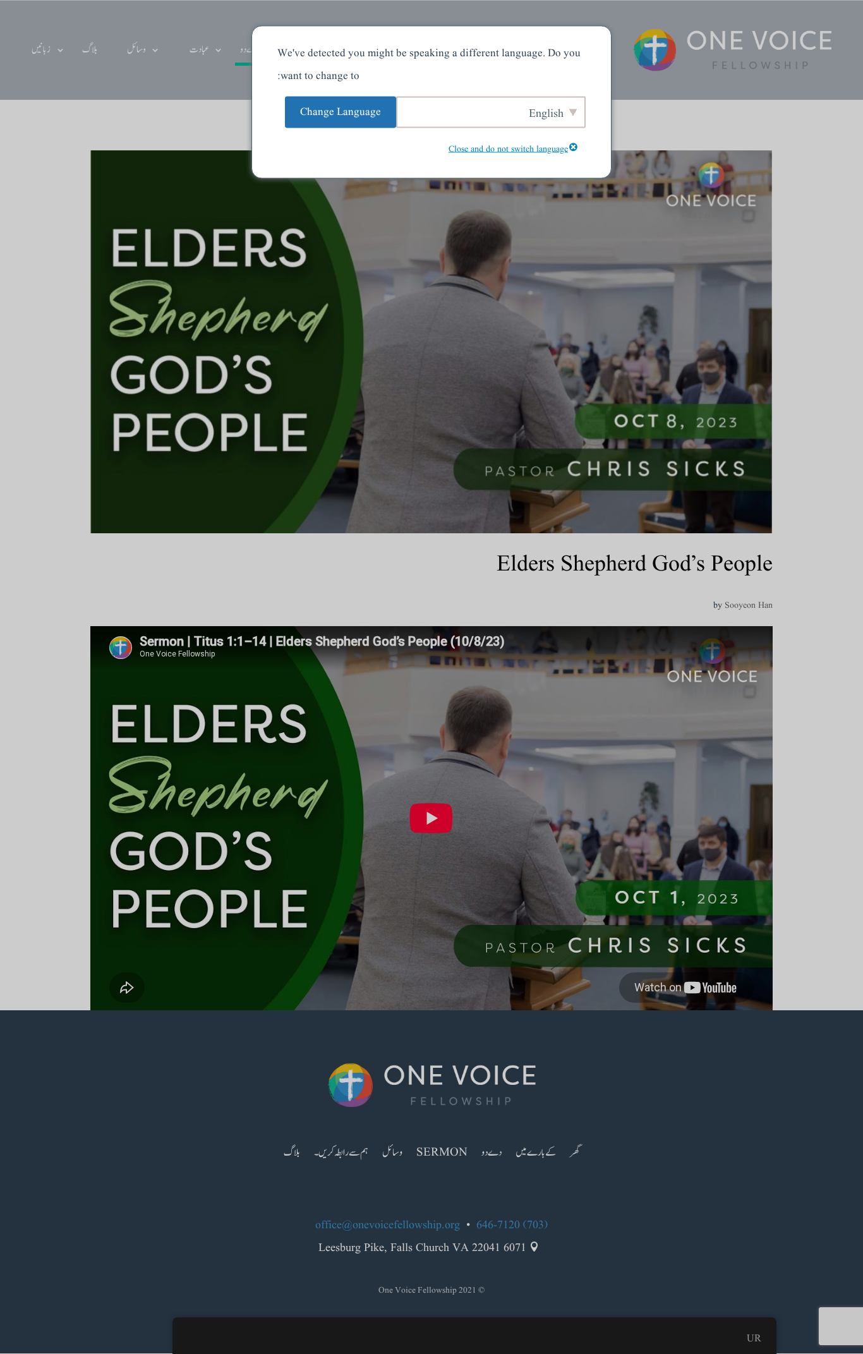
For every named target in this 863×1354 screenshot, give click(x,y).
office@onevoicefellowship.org (387, 1225)
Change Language (340, 111)
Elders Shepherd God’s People (635, 564)
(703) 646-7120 (512, 1225)
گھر (574, 1154)
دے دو (250, 50)
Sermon (442, 1154)
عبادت (199, 50)
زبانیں (41, 50)
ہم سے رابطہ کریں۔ (341, 1154)
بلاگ (89, 50)
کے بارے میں (536, 1154)
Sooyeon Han (749, 605)
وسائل (136, 50)
